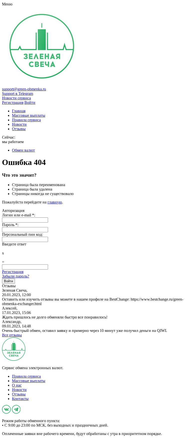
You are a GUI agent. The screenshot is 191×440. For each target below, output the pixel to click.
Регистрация (12, 272)
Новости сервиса (16, 98)
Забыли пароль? (15, 276)
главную (55, 202)
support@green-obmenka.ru (24, 89)
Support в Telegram (17, 93)
